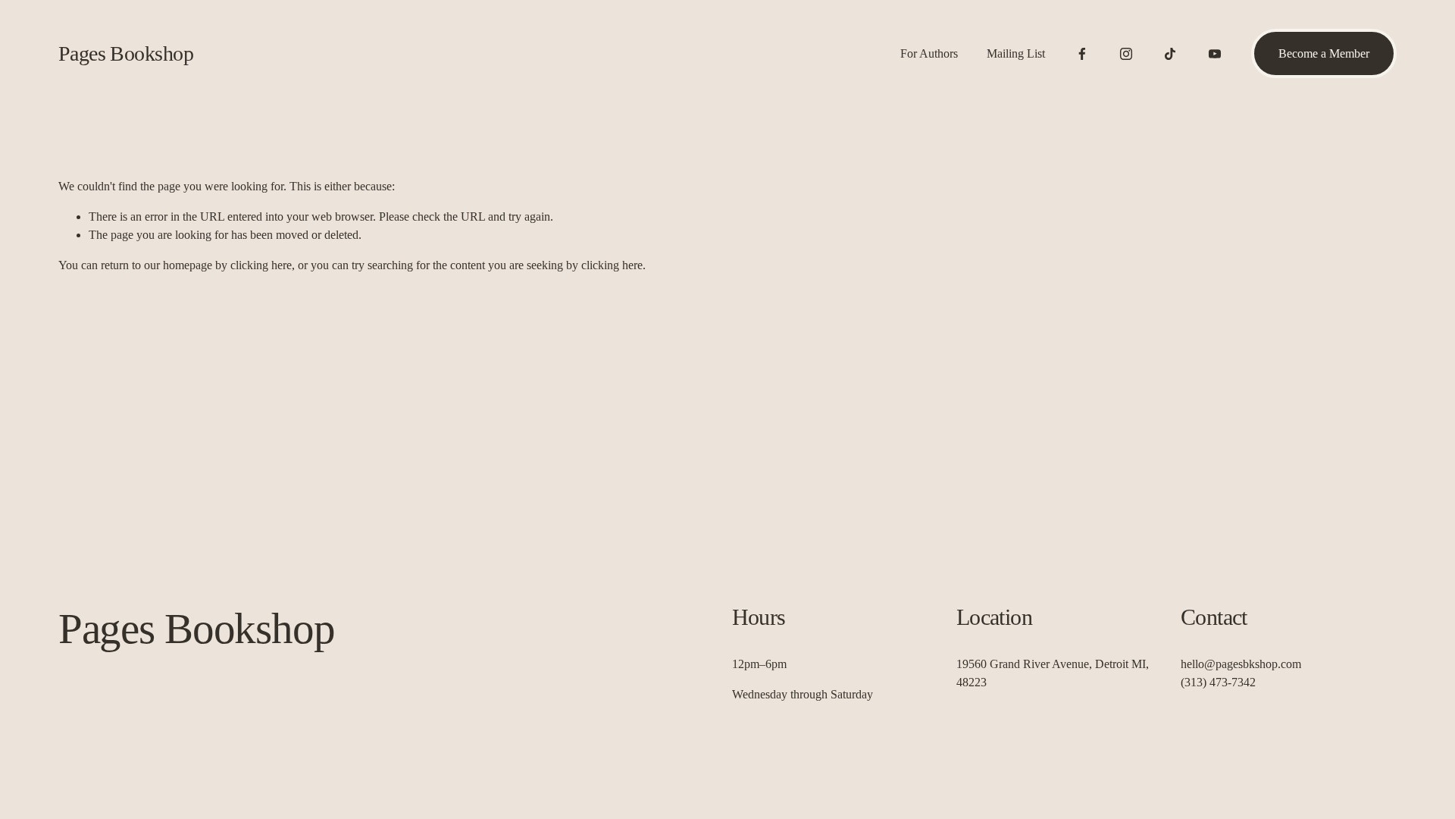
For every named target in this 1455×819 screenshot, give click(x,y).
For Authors (929, 53)
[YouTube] (1214, 53)
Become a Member (1323, 53)
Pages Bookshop (125, 53)
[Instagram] (1126, 53)
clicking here (261, 265)
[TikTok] (1170, 53)
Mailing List (1016, 53)
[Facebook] (1082, 53)
